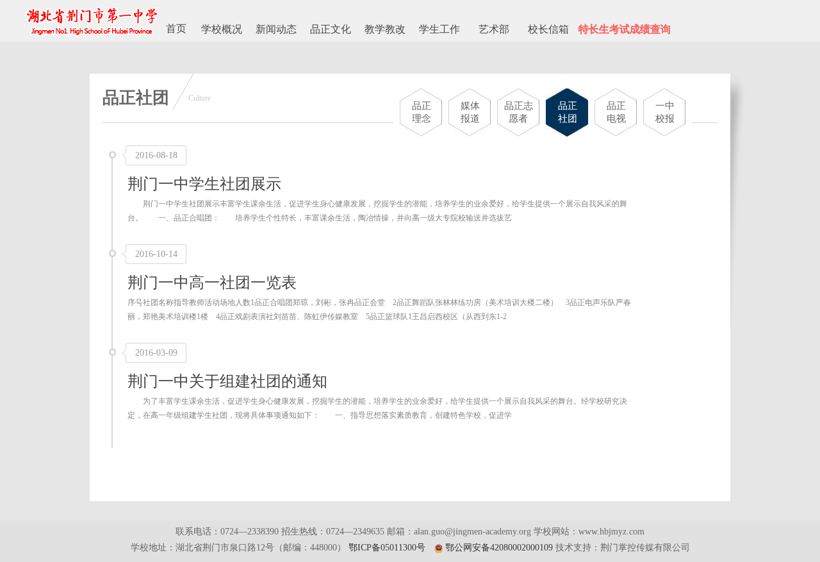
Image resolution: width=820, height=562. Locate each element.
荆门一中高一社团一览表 (212, 282)
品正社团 (567, 112)
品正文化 (330, 29)
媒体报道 (470, 112)
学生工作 (439, 29)
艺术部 (494, 29)
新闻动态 (276, 29)
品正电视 (616, 112)
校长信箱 (548, 29)
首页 (176, 28)
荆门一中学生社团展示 (204, 184)
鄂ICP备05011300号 (386, 547)
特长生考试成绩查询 (624, 29)
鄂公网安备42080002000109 (499, 547)
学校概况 (221, 29)
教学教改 (385, 29)
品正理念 (421, 112)
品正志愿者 (518, 112)
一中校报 (665, 112)
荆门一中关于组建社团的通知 (227, 381)
